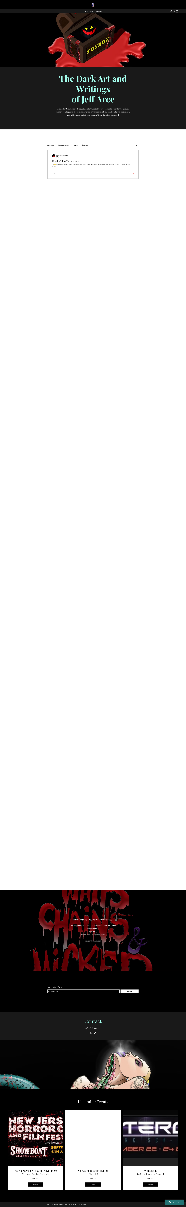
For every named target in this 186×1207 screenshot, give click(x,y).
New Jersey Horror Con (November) (35, 1170)
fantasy (85, 145)
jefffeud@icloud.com (93, 1028)
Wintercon (150, 1170)
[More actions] (133, 156)
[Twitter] (174, 11)
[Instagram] (171, 11)
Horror (75, 145)
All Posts (50, 145)
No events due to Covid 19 (93, 1170)
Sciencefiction (63, 145)
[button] (177, 11)
